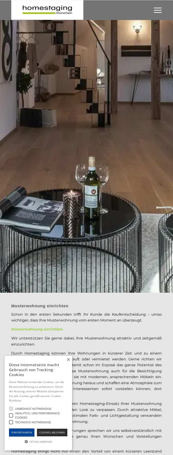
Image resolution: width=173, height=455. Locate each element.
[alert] (38, 403)
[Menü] (157, 10)
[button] (38, 442)
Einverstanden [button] (21, 432)
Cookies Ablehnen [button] (52, 432)
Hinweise (28, 400)
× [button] (68, 359)
